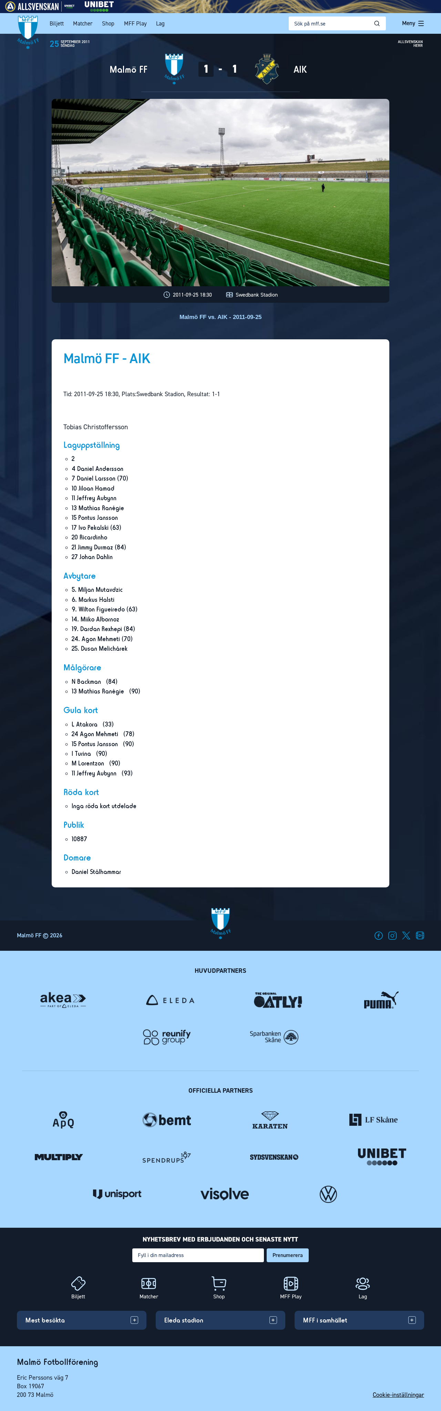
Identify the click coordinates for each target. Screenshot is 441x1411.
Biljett (57, 23)
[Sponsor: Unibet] (99, 9)
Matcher (83, 23)
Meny (408, 23)
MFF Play (135, 23)
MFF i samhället (325, 1320)
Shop (108, 23)
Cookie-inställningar (398, 1395)
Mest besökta (45, 1320)
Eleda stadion (183, 1320)
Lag (160, 23)
